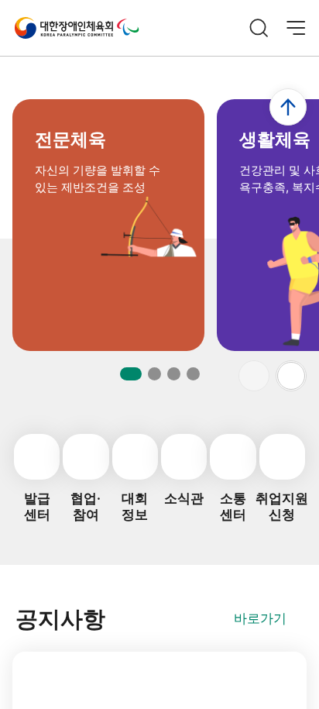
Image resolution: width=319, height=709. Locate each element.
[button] (291, 375)
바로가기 (260, 618)
